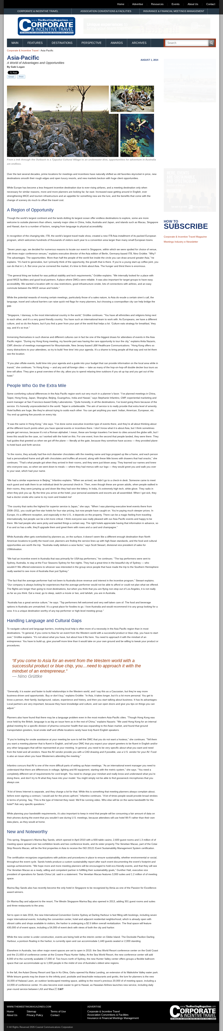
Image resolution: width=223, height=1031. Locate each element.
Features (35, 42)
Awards (117, 42)
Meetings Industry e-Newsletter (181, 246)
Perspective (92, 42)
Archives (139, 42)
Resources (157, 4)
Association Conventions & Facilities (105, 11)
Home (120, 4)
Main (14, 42)
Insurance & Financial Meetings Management (173, 11)
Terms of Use (58, 1011)
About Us (193, 4)
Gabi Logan (18, 66)
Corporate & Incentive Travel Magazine (185, 241)
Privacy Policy (35, 1015)
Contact (210, 4)
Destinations (62, 42)
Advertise (137, 4)
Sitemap (31, 1011)
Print (21, 77)
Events (176, 4)
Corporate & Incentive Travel (37, 11)
